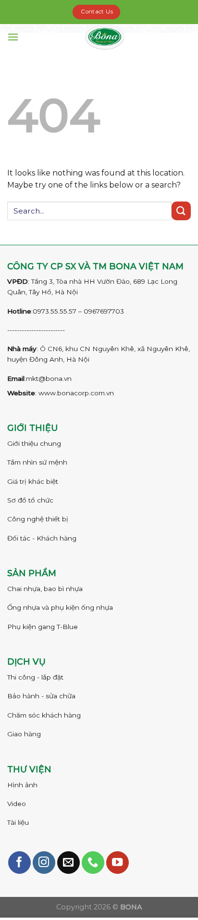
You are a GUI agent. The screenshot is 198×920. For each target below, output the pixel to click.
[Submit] (181, 211)
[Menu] (13, 37)
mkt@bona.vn (49, 378)
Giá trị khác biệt (32, 481)
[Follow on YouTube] (117, 862)
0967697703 (104, 311)
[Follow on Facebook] (19, 862)
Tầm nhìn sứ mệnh (37, 462)
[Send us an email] (68, 862)
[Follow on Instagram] (44, 862)
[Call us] (93, 862)
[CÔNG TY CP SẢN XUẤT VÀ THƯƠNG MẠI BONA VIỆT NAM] (105, 37)
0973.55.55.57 (54, 311)
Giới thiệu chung (34, 443)
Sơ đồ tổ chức (30, 500)
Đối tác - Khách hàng (41, 538)
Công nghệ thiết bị (37, 519)
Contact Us (97, 11)
